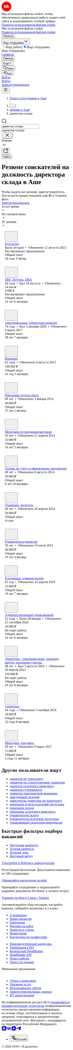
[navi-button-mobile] (6, 90)
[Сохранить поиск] (6, 151)
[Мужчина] (11, 272)
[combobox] (20, 126)
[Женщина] (11, 236)
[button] (6, 77)
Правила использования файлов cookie (28, 32)
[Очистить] (7, 135)
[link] (8, 68)
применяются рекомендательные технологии (36, 1004)
